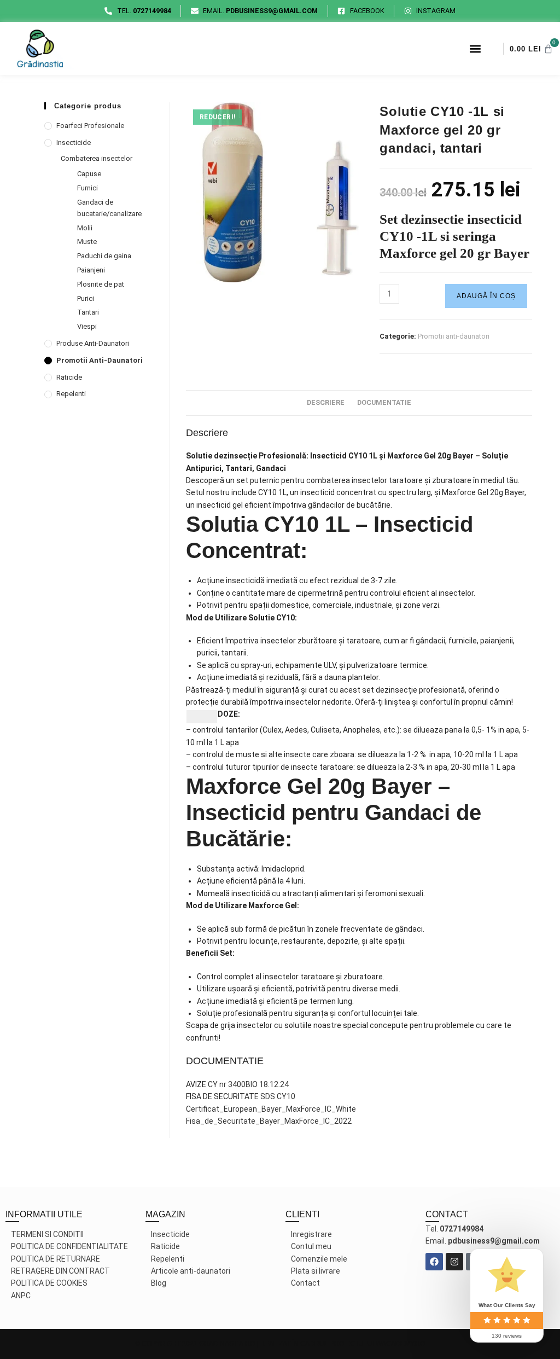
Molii (84, 228)
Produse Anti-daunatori (92, 343)
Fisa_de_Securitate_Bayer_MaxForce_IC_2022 (269, 1121)
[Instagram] (454, 1261)
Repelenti (71, 394)
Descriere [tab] (326, 402)
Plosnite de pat (100, 284)
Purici (85, 298)
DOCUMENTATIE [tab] (384, 402)
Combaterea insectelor (96, 158)
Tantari (88, 312)
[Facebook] (434, 1261)
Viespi (87, 326)
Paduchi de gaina (104, 256)
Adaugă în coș (486, 296)
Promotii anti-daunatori (453, 336)
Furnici (87, 188)
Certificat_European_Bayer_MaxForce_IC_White (271, 1109)
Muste (87, 241)
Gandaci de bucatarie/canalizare (109, 208)
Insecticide (73, 142)
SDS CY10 (277, 1096)
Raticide (69, 377)
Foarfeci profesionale (90, 125)
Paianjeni (91, 270)
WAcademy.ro (400, 1344)
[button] (475, 48)
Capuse (89, 174)
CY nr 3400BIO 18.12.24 (248, 1084)
